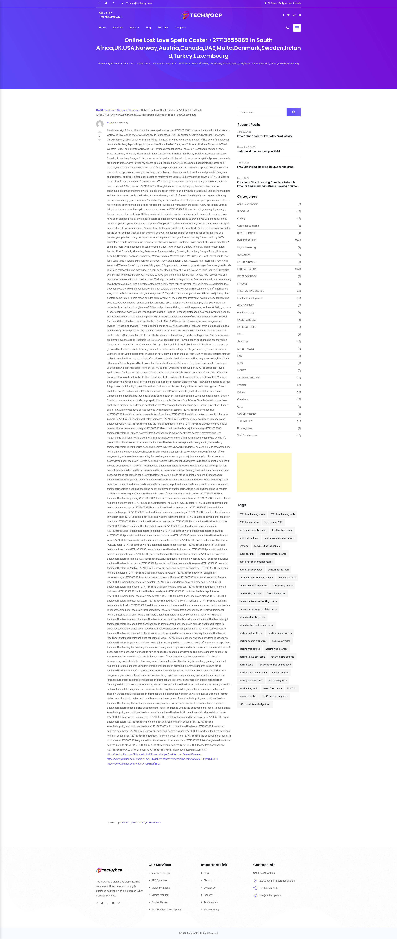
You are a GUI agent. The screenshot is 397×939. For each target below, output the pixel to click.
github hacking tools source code (257, 625)
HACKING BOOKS (246, 319)
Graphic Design (160, 902)
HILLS (109, 122)
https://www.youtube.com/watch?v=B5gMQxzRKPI (190, 759)
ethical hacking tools (278, 569)
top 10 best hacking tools (275, 696)
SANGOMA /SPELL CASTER (133, 822)
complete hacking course (267, 546)
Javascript (243, 341)
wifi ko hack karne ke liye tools (255, 704)
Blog (148, 27)
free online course (276, 593)
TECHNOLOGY (245, 421)
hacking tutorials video (251, 680)
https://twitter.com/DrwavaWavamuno (182, 754)
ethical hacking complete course (256, 561)
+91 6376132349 (268, 888)
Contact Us (210, 887)
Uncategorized (245, 428)
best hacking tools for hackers (279, 538)
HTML (240, 334)
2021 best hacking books (252, 514)
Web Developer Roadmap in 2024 (258, 151)
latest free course (272, 688)
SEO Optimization (246, 413)
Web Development (247, 435)
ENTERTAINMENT (246, 261)
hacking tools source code (253, 672)
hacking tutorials (280, 672)
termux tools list (248, 696)
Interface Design (161, 873)
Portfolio (163, 27)
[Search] (288, 28)
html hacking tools (277, 680)
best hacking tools (249, 538)
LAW (239, 356)
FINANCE (242, 283)
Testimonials (211, 902)
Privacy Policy (211, 909)
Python (241, 392)
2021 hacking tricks (249, 522)
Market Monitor (160, 895)
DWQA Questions (105, 110)
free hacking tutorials (250, 593)
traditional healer (153, 822)
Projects (241, 384)
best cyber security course (253, 530)
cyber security (247, 553)
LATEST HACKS (245, 348)
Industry (134, 27)
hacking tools (246, 664)
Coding (241, 218)
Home (102, 27)
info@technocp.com (270, 895)
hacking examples (281, 641)
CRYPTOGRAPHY (246, 233)
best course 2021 (274, 522)
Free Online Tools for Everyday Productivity (264, 136)
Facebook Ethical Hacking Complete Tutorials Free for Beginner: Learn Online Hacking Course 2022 (267, 186)
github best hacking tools (252, 617)
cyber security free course (272, 553)
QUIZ (240, 406)
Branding (244, 546)
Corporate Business (248, 225)
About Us (209, 880)
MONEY (241, 370)
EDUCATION (243, 254)
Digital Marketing (246, 247)
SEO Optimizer (159, 880)
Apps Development (247, 204)
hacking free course (250, 648)
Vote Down (99, 141)
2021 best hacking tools (283, 514)
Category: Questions (128, 110)
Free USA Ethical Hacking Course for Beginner (265, 167)
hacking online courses (282, 656)
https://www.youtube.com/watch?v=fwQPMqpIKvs (134, 759)
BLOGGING (243, 211)
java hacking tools (249, 688)
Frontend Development (249, 298)
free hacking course (283, 585)
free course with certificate (253, 585)
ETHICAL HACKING (247, 269)
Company (180, 27)
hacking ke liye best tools (252, 656)
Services (118, 27)
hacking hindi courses (276, 648)
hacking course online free (253, 641)
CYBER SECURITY (246, 240)
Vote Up (99, 130)
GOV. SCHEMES (245, 305)
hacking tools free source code (275, 664)
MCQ (240, 363)
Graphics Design (246, 312)
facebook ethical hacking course (256, 577)
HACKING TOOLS (246, 327)
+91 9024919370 (110, 17)
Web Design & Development (167, 909)
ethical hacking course (251, 569)
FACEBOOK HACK (246, 276)
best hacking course (282, 530)
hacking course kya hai (280, 633)
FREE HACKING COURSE (250, 290)
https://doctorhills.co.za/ (120, 754)
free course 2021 (287, 577)
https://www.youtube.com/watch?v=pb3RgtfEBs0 (134, 763)
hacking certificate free (251, 633)
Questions (242, 399)
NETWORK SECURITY (249, 377)
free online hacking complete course (258, 609)
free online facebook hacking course (258, 601)
